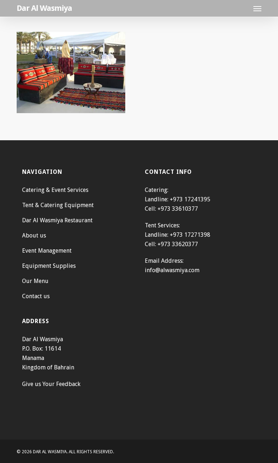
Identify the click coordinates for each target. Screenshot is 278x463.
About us (34, 235)
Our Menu (35, 281)
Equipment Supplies (49, 265)
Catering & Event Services (55, 190)
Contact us (36, 296)
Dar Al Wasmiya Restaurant (57, 220)
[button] (257, 8)
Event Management (47, 250)
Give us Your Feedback (51, 384)
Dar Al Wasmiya (44, 8)
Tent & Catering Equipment (58, 205)
